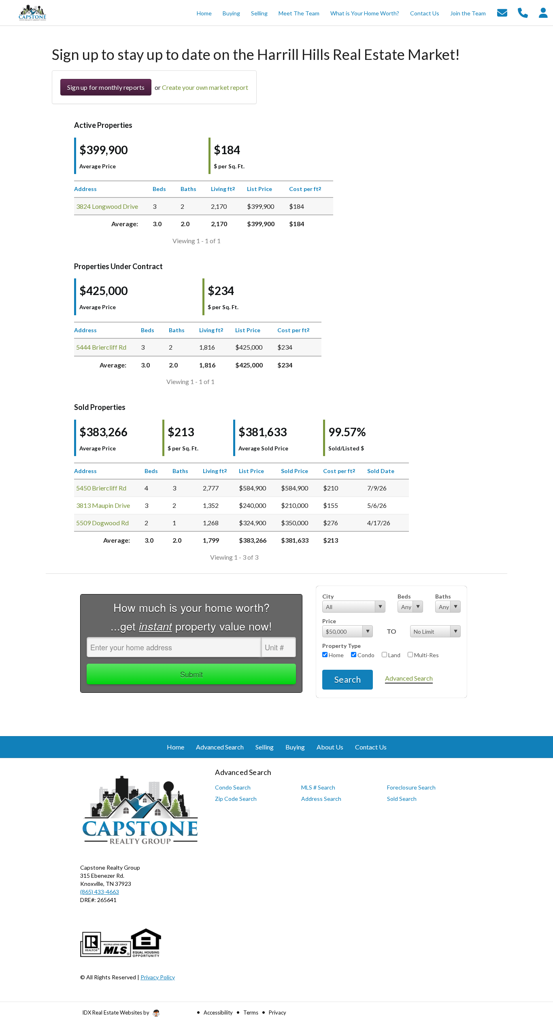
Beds (404, 596)
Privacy (277, 1012)
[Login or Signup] (543, 12)
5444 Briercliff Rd (101, 347)
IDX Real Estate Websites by (116, 1012)
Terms (250, 1012)
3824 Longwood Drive (107, 206)
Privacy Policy (157, 977)
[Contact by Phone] (523, 12)
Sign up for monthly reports (106, 87)
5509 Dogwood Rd (102, 522)
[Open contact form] (502, 12)
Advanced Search (409, 678)
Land (393, 655)
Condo (365, 655)
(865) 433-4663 (99, 891)
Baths (443, 596)
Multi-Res (426, 655)
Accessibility (218, 1012)
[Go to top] (531, 969)
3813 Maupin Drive (103, 505)
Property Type (341, 645)
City (328, 596)
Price (329, 621)
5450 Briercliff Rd (101, 488)
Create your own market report (205, 87)
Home (336, 655)
